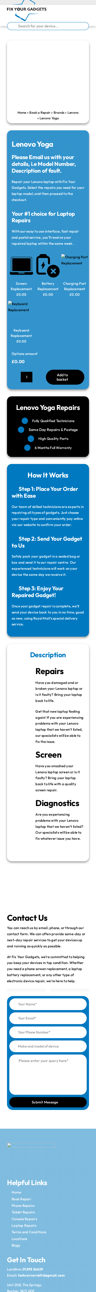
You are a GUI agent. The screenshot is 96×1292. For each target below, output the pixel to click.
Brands (59, 112)
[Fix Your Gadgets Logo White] (31, 1144)
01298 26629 (32, 1269)
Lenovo (73, 112)
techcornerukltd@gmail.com (41, 1275)
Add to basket (62, 377)
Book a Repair (39, 112)
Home (21, 112)
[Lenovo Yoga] (48, 76)
